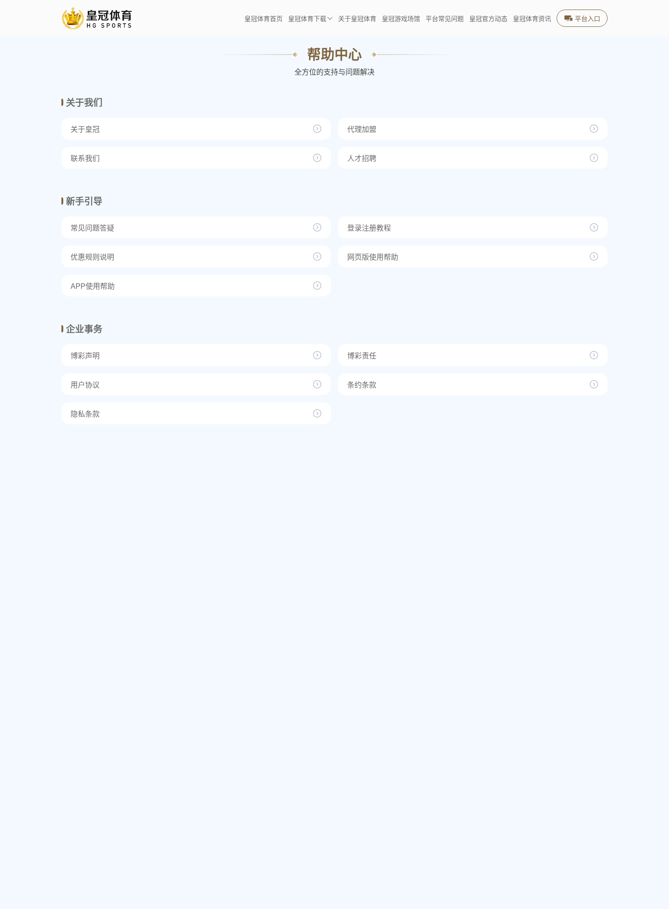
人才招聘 (361, 158)
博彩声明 (85, 356)
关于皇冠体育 (357, 18)
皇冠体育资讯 (532, 18)
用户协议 (85, 385)
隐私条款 (85, 414)
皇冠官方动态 (488, 18)
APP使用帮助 (93, 286)
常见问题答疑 (92, 228)
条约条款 (361, 385)
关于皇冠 (85, 129)
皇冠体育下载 (307, 18)
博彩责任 (361, 356)
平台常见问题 (445, 18)
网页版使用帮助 (372, 257)
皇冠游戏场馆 (401, 18)
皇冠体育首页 (263, 18)
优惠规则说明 (92, 257)
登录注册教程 (369, 228)
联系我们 (85, 158)
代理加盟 (361, 129)
